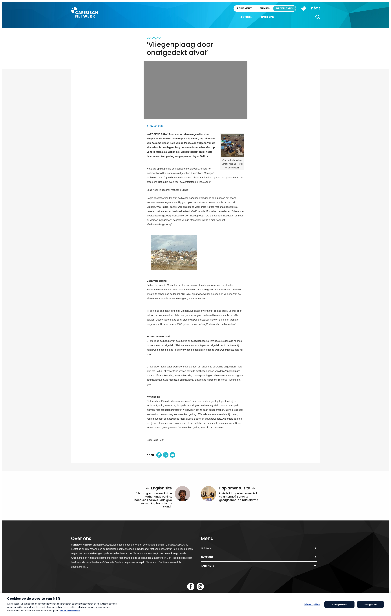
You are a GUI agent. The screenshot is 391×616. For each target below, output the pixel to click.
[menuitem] (246, 17)
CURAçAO (154, 38)
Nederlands (284, 8)
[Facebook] (190, 586)
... (87, 566)
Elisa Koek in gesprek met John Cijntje (167, 190)
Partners (207, 566)
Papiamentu (245, 8)
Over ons (267, 17)
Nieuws (206, 548)
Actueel (246, 17)
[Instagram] (200, 586)
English (265, 8)
